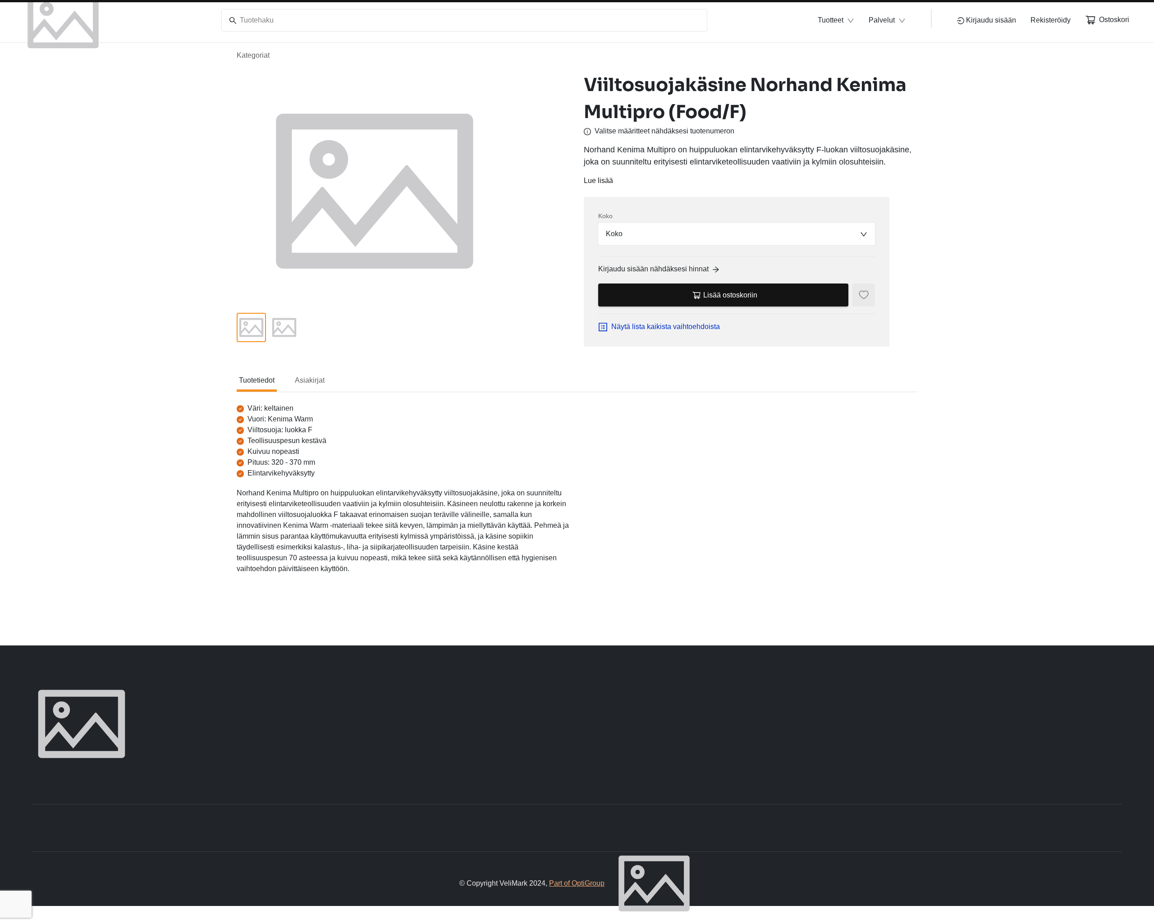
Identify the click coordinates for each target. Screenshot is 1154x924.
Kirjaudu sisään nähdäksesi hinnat (653, 269)
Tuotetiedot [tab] (257, 380)
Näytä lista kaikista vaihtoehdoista (665, 326)
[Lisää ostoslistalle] (863, 295)
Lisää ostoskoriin (730, 295)
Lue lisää (598, 180)
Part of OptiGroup (576, 883)
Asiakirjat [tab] (310, 380)
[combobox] (736, 234)
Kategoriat (253, 55)
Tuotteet (830, 20)
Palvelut (882, 20)
